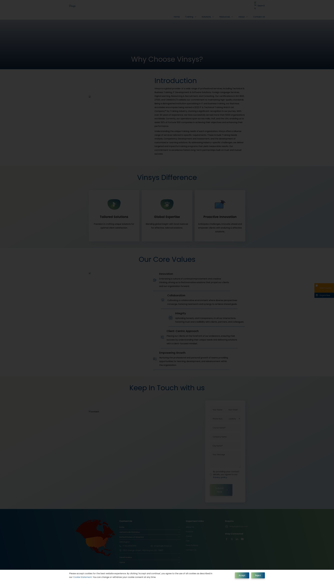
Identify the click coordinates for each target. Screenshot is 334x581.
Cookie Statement (82, 577)
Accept (242, 575)
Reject (258, 575)
